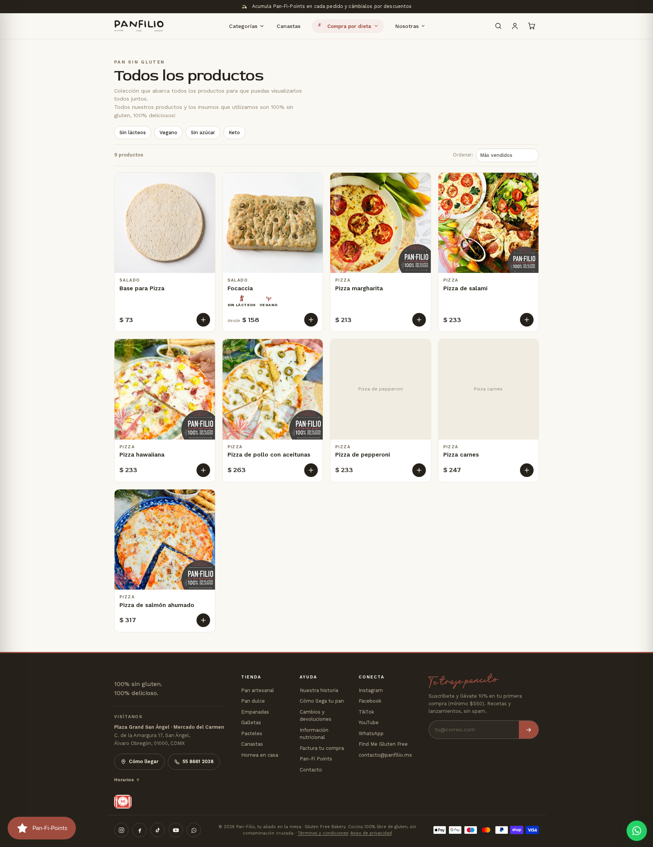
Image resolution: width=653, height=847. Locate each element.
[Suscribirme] (528, 730)
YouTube (369, 722)
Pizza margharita (359, 288)
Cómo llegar (143, 761)
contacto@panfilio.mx (385, 755)
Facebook (370, 701)
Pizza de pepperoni (362, 454)
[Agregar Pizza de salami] (527, 320)
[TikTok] (157, 830)
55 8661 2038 (198, 761)
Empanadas (255, 712)
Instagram (371, 690)
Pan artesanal (257, 690)
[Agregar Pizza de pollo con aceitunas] (311, 470)
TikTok (366, 712)
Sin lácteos (132, 132)
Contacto (311, 770)
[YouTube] (176, 830)
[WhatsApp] (194, 830)
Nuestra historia (319, 690)
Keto (234, 132)
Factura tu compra (322, 748)
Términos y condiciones (323, 833)
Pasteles (251, 733)
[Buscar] (498, 26)
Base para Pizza (141, 288)
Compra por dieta (349, 26)
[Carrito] (531, 26)
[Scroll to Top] (638, 805)
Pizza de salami (465, 288)
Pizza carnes (461, 454)
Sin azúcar (203, 132)
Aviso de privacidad (371, 833)
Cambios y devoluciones (315, 715)
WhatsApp (371, 733)
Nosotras (407, 26)
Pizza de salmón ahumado (156, 605)
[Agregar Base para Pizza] (203, 320)
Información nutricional (314, 733)
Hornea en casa (259, 755)
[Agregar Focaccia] (311, 320)
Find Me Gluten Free (383, 744)
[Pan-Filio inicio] (139, 26)
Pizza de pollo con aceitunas (268, 454)
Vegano (168, 132)
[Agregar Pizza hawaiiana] (203, 470)
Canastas (288, 26)
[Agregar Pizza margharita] (419, 320)
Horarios (124, 779)
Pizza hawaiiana (141, 454)
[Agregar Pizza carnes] (527, 470)
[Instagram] (121, 830)
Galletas (251, 722)
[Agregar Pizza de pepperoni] (419, 470)
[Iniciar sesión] (514, 26)
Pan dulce (253, 701)
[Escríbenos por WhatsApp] (637, 831)
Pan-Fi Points (316, 759)
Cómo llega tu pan (322, 701)
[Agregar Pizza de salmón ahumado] (203, 620)
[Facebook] (139, 830)
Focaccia (240, 288)
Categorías (243, 26)
